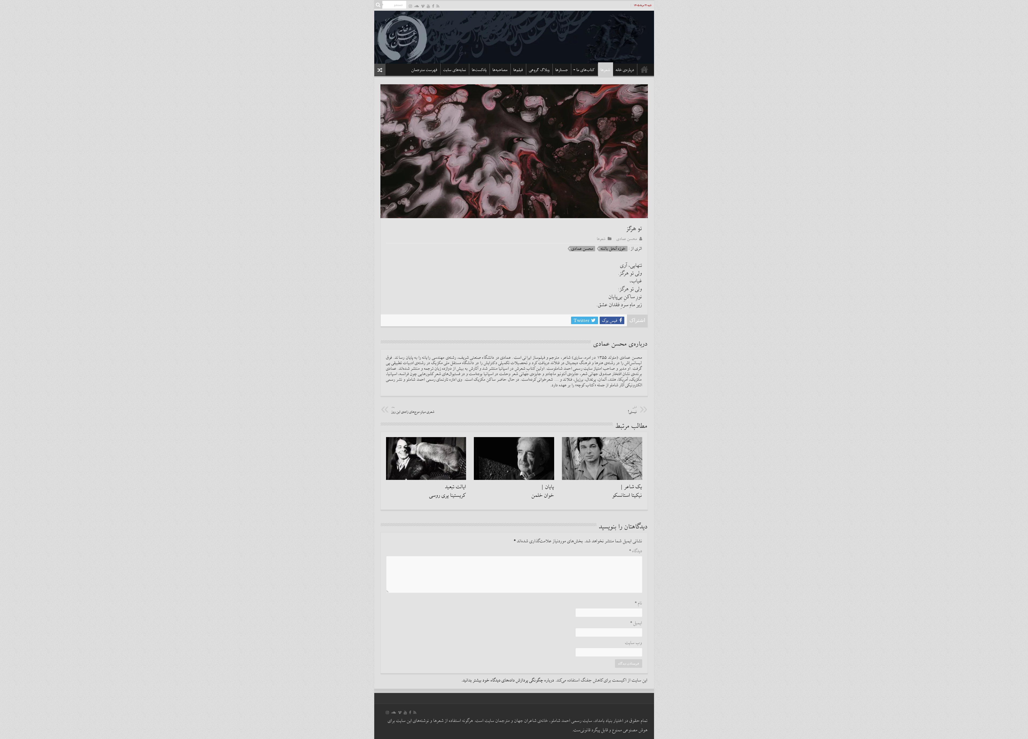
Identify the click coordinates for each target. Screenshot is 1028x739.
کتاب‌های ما (586, 70)
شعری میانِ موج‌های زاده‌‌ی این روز (412, 410)
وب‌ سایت (633, 643)
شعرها (605, 70)
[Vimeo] (423, 6)
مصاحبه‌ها (500, 70)
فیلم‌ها (518, 70)
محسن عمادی (627, 239)
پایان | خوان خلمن (543, 491)
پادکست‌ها (479, 70)
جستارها (561, 70)
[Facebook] (433, 6)
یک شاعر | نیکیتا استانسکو (627, 491)
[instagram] (410, 6)
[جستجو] (378, 5)
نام (638, 603)
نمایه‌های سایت (454, 70)
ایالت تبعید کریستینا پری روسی (447, 491)
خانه (644, 69)
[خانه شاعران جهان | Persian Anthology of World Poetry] (514, 36)
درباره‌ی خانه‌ (625, 70)
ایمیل (636, 623)
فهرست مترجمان (424, 70)
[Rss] (438, 6)
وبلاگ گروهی (539, 70)
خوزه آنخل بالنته (613, 248)
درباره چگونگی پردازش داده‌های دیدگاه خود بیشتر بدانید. (507, 680)
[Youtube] (428, 6)
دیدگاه (635, 551)
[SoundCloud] (416, 6)
